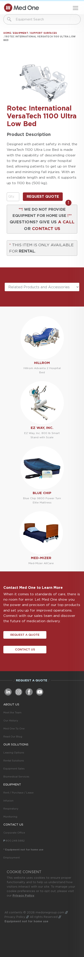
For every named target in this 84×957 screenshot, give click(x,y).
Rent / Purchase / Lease (18, 792)
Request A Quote (24, 634)
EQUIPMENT (12, 784)
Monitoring (10, 816)
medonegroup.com (50, 912)
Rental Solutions (13, 760)
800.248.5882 (15, 840)
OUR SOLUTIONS (15, 744)
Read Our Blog (12, 736)
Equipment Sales (14, 768)
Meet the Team (12, 712)
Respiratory (10, 808)
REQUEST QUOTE (43, 196)
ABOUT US (11, 704)
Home (7, 33)
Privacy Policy (23, 895)
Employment (11, 857)
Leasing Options (13, 752)
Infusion (8, 800)
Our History (10, 720)
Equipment (20, 33)
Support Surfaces (43, 33)
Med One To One (14, 728)
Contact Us (25, 649)
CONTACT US (46, 228)
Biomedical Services (16, 776)
